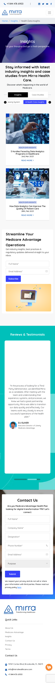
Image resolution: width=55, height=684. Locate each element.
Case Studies (38, 95)
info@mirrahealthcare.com (20, 669)
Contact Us (10, 640)
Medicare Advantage (14, 632)
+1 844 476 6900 (15, 3)
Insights (14, 21)
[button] (49, 12)
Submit (12, 574)
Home (5, 21)
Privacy (8, 645)
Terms (7, 649)
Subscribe (13, 278)
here (19, 587)
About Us (9, 628)
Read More (26, 160)
